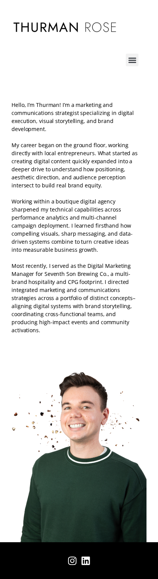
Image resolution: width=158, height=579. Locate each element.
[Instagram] (72, 560)
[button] (132, 60)
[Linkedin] (86, 560)
